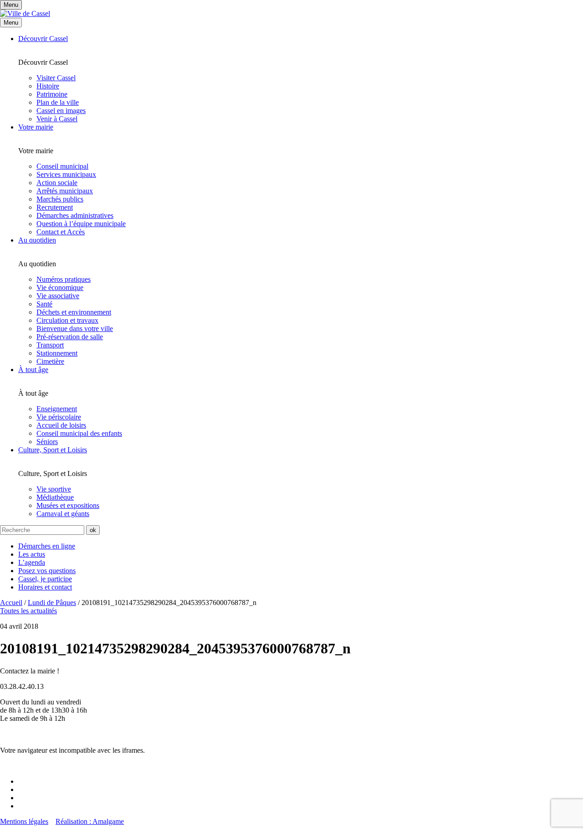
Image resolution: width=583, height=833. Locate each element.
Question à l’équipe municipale (81, 224)
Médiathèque (55, 497)
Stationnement (56, 353)
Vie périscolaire (58, 417)
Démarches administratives (74, 215)
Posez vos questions (47, 570)
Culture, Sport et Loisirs (52, 450)
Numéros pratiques (63, 279)
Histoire (47, 86)
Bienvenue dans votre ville (74, 328)
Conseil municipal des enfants (79, 433)
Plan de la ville (57, 102)
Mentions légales (24, 821)
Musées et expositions (67, 505)
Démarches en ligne (46, 546)
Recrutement (54, 207)
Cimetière (50, 361)
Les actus (31, 554)
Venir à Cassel (56, 119)
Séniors (47, 441)
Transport (50, 345)
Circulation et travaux (67, 320)
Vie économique (59, 287)
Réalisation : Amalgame (90, 821)
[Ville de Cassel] (25, 13)
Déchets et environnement (73, 312)
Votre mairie (35, 127)
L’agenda (31, 562)
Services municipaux (66, 174)
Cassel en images (61, 110)
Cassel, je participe (45, 579)
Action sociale (56, 182)
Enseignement (56, 409)
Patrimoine (51, 94)
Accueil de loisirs (61, 425)
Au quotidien (37, 240)
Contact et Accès (60, 232)
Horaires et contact (45, 587)
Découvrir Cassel (43, 38)
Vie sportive (53, 489)
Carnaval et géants (62, 513)
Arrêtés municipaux (64, 191)
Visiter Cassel (56, 78)
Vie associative (57, 296)
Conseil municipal (62, 166)
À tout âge (33, 369)
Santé (44, 304)
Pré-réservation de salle (69, 337)
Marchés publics (59, 199)
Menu (11, 22)
